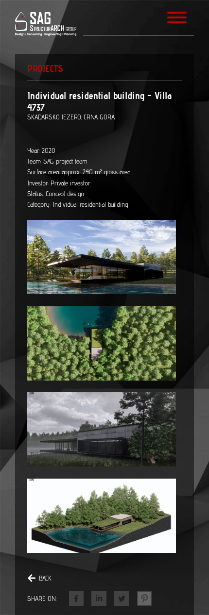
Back (45, 578)
